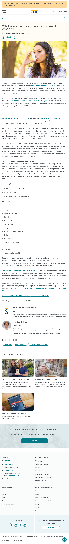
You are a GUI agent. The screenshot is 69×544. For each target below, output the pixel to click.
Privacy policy (6, 540)
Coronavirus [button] (8, 344)
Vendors (38, 507)
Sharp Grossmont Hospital (50, 118)
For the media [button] (60, 18)
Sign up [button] (34, 440)
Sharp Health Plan (8, 504)
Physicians (38, 494)
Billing (37, 467)
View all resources (41, 481)
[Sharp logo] (34, 11)
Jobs (3, 501)
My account (63, 11)
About (4, 491)
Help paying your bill (42, 474)
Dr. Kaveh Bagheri (9, 118)
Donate (4, 494)
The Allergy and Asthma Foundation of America (20, 271)
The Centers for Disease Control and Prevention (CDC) (27, 101)
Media (37, 504)
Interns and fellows (41, 497)
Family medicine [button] (20, 344)
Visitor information (41, 464)
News (4, 497)
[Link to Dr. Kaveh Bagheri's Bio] (6, 327)
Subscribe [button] (50, 527)
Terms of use (17, 540)
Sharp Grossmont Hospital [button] (38, 344)
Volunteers (38, 511)
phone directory (13, 475)
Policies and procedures (43, 477)
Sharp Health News (12, 18)
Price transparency (41, 471)
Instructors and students (43, 501)
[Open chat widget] (64, 539)
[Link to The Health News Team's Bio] (6, 312)
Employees (39, 491)
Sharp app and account (42, 461)
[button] (4, 11)
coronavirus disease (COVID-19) (43, 86)
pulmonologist (24, 118)
